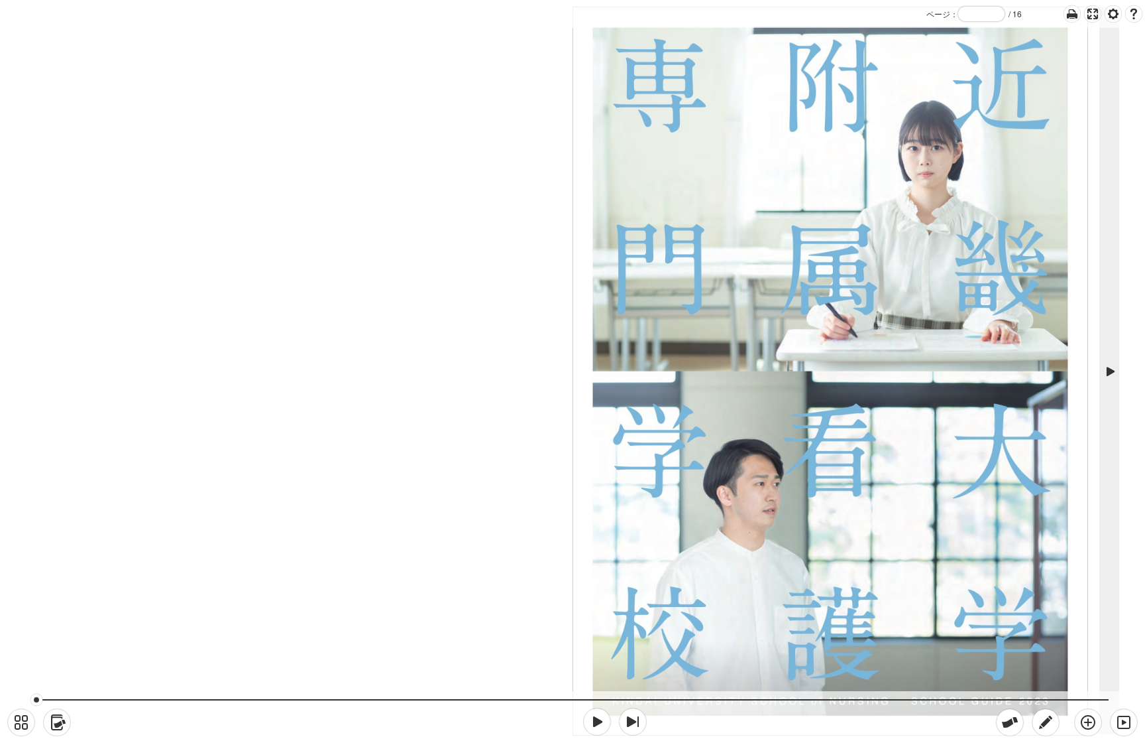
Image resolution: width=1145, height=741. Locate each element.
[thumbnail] (21, 722)
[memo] (1045, 722)
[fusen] (1009, 722)
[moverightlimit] (632, 721)
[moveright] (597, 721)
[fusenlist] (57, 722)
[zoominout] (1088, 722)
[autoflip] (1123, 722)
